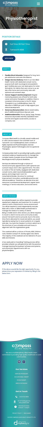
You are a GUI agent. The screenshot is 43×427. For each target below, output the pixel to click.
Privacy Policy (17, 413)
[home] (10, 3)
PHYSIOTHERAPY (21, 380)
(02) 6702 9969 (24, 397)
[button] (38, 3)
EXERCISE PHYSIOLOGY (21, 374)
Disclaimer (27, 413)
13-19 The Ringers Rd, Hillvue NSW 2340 (24, 401)
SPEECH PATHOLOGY (21, 383)
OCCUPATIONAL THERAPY (21, 377)
